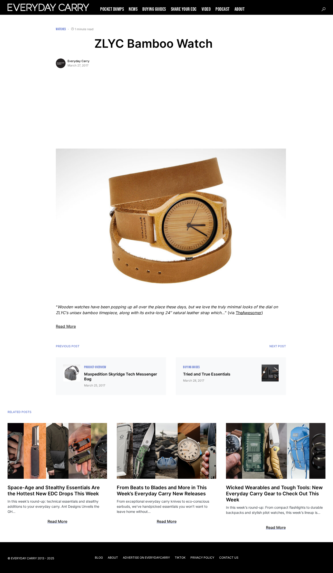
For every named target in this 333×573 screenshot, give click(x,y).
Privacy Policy (202, 557)
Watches (61, 29)
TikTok (180, 557)
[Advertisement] (171, 112)
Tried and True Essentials (206, 374)
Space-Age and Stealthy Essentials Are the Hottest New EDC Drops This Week (54, 491)
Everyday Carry (78, 61)
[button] (323, 9)
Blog (99, 557)
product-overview (95, 367)
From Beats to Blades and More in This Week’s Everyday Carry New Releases (162, 491)
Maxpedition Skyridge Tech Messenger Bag (120, 376)
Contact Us (228, 557)
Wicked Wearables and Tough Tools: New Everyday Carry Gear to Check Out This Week (274, 494)
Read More (66, 326)
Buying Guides (191, 367)
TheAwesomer (249, 312)
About (113, 557)
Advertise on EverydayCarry (146, 557)
